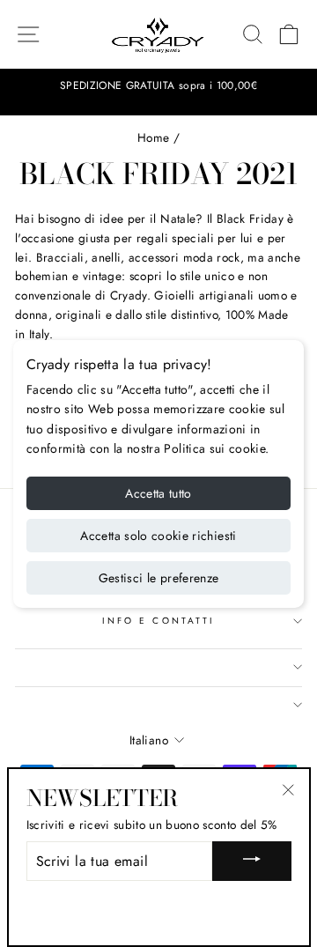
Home (153, 137)
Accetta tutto (158, 493)
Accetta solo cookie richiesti (158, 535)
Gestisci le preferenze (159, 578)
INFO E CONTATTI (158, 620)
